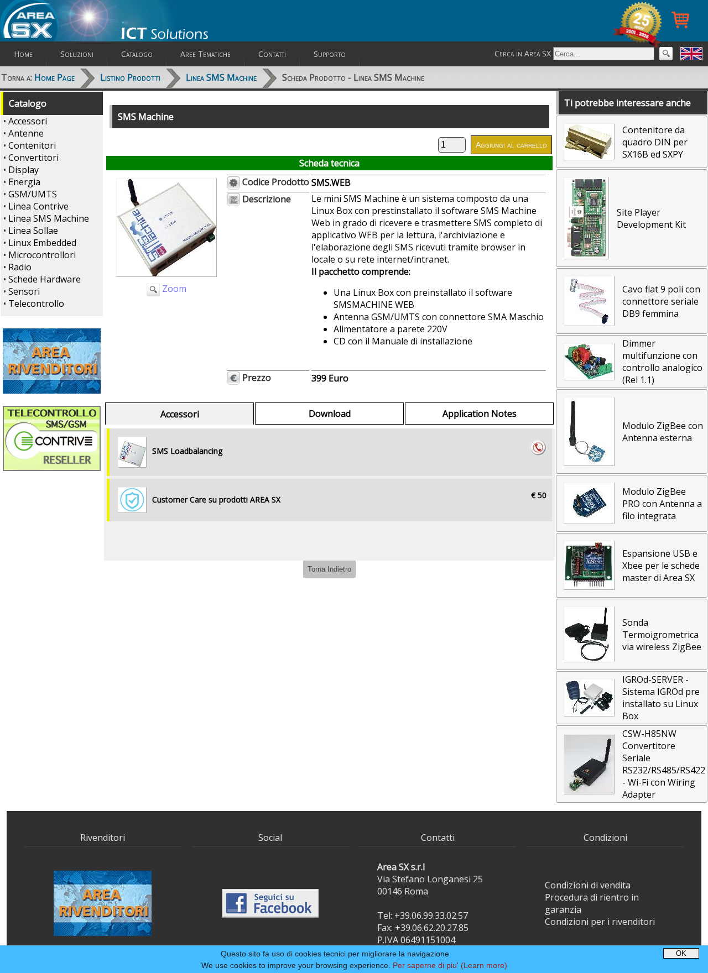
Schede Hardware (44, 279)
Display (23, 170)
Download (330, 413)
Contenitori (32, 145)
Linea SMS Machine (221, 77)
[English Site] (691, 53)
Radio (20, 267)
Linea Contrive (38, 206)
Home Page (54, 77)
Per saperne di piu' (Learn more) (450, 965)
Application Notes (479, 413)
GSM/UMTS (32, 194)
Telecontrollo (36, 303)
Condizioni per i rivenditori (600, 922)
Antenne (26, 133)
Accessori (27, 121)
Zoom (173, 289)
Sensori (24, 291)
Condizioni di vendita (588, 885)
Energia (24, 182)
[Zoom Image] (166, 279)
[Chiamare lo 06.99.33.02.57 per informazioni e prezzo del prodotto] (538, 447)
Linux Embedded (42, 243)
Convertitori (33, 157)
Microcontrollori (42, 255)
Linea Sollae (33, 230)
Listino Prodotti (130, 77)
